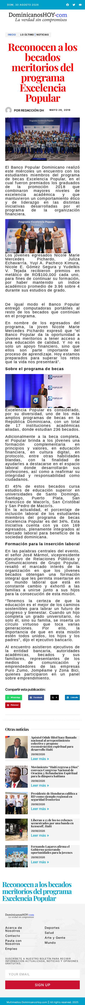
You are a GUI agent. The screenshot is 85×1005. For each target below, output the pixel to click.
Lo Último (27, 34)
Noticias (42, 34)
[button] (78, 17)
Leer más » (40, 759)
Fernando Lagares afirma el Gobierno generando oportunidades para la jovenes (51, 849)
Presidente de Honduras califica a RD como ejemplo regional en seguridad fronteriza (54, 796)
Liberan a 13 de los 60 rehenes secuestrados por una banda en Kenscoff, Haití (52, 823)
